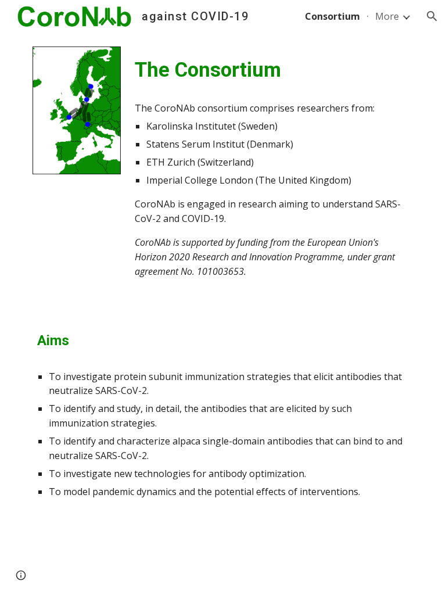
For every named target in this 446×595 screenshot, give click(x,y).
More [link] (387, 16)
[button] (432, 16)
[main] (271, 69)
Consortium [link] (332, 16)
